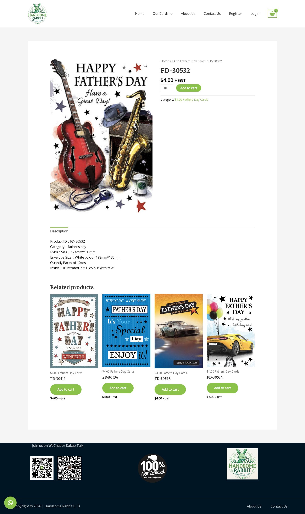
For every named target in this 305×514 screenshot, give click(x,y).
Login (254, 13)
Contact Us (212, 13)
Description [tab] (59, 231)
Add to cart (188, 88)
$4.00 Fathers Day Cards (189, 61)
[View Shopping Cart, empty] (272, 14)
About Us (188, 13)
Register (235, 13)
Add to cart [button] (65, 389)
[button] (145, 65)
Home (139, 13)
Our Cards (160, 13)
